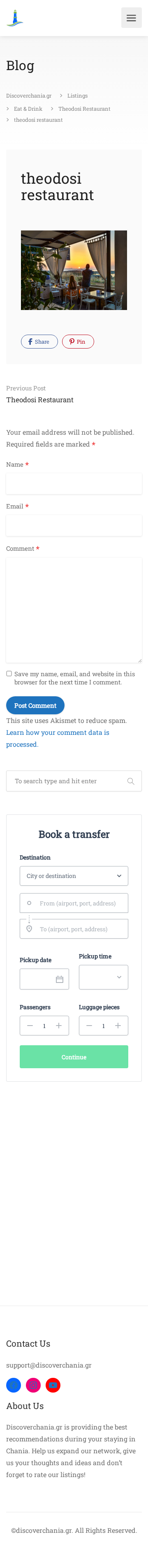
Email (17, 506)
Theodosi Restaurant (40, 394)
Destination (35, 857)
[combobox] (74, 903)
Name (17, 464)
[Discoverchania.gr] (15, 18)
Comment (22, 548)
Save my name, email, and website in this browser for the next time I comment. (74, 678)
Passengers (35, 1007)
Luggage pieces (99, 1007)
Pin (81, 341)
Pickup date (35, 960)
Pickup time (95, 956)
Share (41, 341)
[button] (30, 1025)
